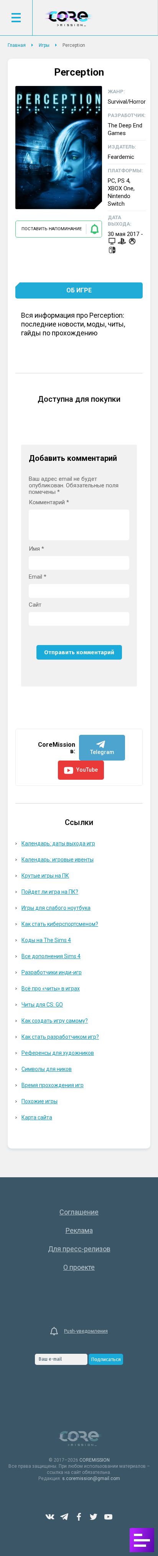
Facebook (79, 1516)
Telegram (64, 1516)
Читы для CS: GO (42, 1005)
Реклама (79, 1230)
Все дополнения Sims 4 (51, 956)
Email (37, 577)
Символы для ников (46, 1069)
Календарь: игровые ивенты (57, 859)
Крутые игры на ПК (45, 876)
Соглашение (79, 1212)
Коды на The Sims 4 (46, 940)
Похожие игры (39, 1101)
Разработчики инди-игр (51, 972)
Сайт (35, 605)
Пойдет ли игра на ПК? (49, 892)
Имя (36, 549)
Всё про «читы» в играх (50, 988)
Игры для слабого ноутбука (56, 908)
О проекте (79, 1267)
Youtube (108, 1516)
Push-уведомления (86, 1331)
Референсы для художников (57, 1053)
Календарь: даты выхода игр (58, 843)
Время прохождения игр (52, 1085)
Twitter (93, 1516)
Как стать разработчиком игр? (60, 1037)
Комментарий (49, 502)
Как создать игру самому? (54, 1021)
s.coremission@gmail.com (91, 1478)
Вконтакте (49, 1516)
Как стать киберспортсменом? (59, 924)
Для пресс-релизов (79, 1249)
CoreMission (68, 18)
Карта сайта (36, 1117)
